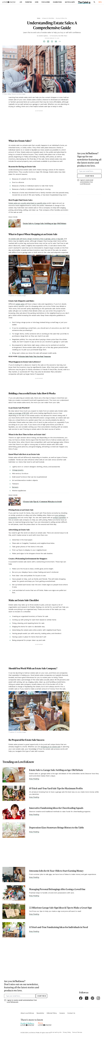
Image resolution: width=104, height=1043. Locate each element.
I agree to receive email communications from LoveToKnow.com (86, 182)
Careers (62, 1013)
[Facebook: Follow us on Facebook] (80, 998)
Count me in (89, 176)
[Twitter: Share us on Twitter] (48, 41)
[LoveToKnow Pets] (45, 1024)
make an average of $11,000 (19, 413)
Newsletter (40, 1013)
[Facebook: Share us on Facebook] (44, 41)
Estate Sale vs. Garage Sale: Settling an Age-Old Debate (44, 223)
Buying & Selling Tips (61, 18)
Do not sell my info (56, 1032)
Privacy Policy (67, 1032)
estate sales (20, 304)
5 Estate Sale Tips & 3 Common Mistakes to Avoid (42, 501)
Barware (15, 487)
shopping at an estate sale (50, 747)
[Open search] (94, 2)
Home (38, 18)
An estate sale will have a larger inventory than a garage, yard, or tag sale (36, 239)
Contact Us (71, 1013)
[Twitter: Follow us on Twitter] (86, 998)
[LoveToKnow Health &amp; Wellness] (27, 1024)
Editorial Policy (52, 1013)
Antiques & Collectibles (48, 18)
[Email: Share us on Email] (56, 41)
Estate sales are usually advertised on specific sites (27, 203)
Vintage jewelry (17, 470)
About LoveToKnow (27, 1013)
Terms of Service (77, 1032)
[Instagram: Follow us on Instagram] (98, 998)
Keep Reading (34, 779)
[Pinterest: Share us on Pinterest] (52, 41)
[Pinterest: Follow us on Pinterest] (92, 998)
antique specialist (59, 517)
